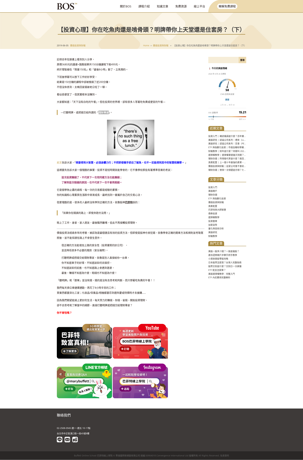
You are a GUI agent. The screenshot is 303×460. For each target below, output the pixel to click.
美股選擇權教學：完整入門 (221, 273)
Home (146, 45)
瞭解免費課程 (227, 6)
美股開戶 (212, 190)
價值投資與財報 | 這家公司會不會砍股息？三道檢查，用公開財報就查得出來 (246, 166)
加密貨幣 (212, 224)
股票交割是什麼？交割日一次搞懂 (224, 266)
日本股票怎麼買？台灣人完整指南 (224, 262)
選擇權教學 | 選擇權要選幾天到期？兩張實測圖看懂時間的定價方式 (241, 154)
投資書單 (212, 220)
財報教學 (212, 236)
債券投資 (212, 213)
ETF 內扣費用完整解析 (219, 277)
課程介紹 (144, 6)
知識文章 (162, 6)
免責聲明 (224, 455)
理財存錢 (212, 194)
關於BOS (125, 6)
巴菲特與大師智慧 (217, 209)
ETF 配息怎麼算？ (217, 269)
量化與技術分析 (216, 228)
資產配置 (212, 205)
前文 (59, 162)
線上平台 (199, 6)
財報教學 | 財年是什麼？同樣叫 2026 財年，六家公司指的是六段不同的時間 (245, 151)
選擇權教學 (213, 217)
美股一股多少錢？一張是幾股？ (223, 251)
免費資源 (181, 6)
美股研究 (212, 232)
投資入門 (212, 187)
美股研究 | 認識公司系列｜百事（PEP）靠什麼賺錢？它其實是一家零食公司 (245, 143)
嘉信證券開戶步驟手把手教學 (222, 254)
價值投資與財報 (78, 45)
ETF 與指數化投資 (217, 198)
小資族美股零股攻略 (218, 258)
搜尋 (242, 59)
